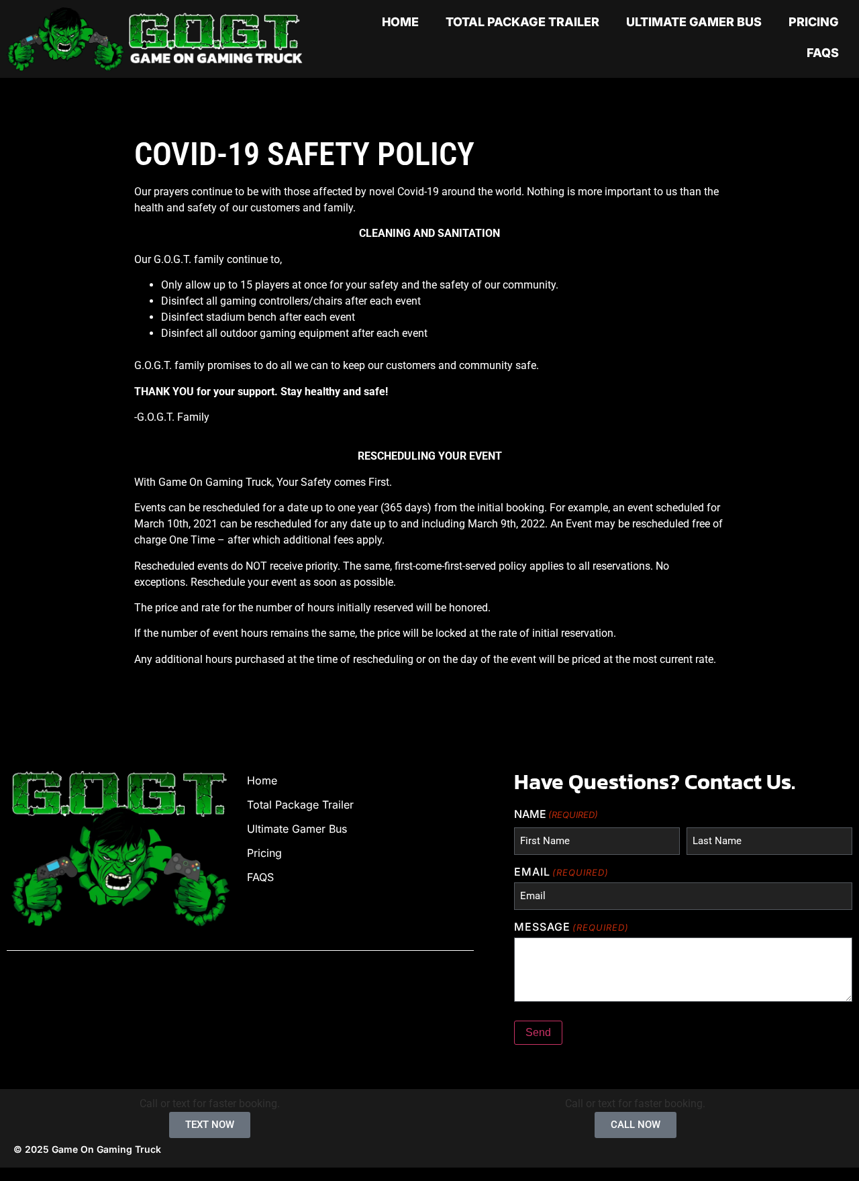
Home (400, 22)
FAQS (823, 53)
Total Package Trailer (522, 22)
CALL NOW (635, 1125)
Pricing (814, 22)
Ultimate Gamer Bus (694, 22)
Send (538, 1032)
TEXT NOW (209, 1125)
